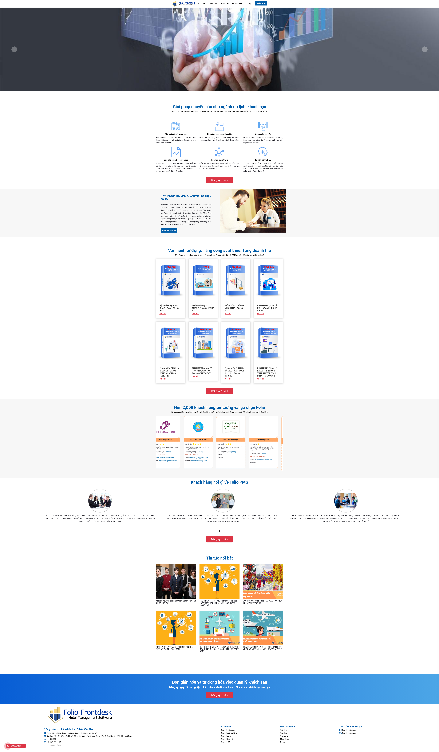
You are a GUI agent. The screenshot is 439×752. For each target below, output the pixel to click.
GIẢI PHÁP (213, 4)
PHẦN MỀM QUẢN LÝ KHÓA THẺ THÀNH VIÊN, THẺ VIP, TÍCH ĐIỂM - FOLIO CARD (267, 372)
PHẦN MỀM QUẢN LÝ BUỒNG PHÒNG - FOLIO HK (203, 308)
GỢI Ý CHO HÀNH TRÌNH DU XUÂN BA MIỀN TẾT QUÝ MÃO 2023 (262, 602)
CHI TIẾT (162, 314)
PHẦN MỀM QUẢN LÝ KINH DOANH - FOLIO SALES (267, 308)
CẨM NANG (225, 4)
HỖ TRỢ (248, 4)
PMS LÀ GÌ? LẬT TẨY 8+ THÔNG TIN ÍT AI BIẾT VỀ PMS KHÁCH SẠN (174, 648)
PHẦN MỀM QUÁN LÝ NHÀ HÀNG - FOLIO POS (234, 308)
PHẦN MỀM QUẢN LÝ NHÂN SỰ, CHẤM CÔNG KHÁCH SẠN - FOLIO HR (169, 372)
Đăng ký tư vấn (219, 180)
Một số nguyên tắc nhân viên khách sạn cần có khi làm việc (176, 602)
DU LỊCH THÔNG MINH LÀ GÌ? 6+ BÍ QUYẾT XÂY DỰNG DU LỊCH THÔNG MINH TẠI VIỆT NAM (219, 649)
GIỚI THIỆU (202, 4)
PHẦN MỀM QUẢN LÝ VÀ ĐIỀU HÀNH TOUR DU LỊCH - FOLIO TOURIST (234, 372)
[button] (14, 49)
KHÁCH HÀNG (237, 4)
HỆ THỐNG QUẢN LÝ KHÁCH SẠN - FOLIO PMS (169, 308)
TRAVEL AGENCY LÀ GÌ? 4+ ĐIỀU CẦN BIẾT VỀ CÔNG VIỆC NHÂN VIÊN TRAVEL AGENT (262, 648)
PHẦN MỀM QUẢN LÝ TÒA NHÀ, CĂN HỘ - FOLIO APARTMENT (202, 370)
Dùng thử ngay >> (169, 230)
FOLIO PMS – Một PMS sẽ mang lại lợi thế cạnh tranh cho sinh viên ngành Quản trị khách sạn (218, 603)
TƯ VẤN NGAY (261, 3)
